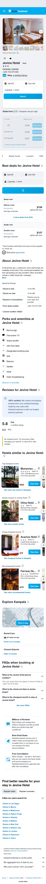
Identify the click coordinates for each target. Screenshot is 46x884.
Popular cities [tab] (9, 791)
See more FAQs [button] (23, 705)
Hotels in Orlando (10, 817)
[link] (17, 489)
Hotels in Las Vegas (11, 803)
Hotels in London (10, 831)
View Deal (34, 483)
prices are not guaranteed (18, 851)
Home (4, 878)
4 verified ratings (20, 75)
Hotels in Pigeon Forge (12, 814)
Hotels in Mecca (9, 807)
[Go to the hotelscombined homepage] (17, 11)
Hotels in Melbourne (11, 810)
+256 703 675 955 (11, 71)
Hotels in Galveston (11, 834)
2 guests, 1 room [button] (12, 89)
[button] (4, 11)
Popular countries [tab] (27, 791)
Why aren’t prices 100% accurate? (18, 866)
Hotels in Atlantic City (12, 827)
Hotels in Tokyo (9, 838)
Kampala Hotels (31, 878)
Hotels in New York (10, 824)
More (4, 277)
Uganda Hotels (14, 878)
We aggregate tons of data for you (18, 862)
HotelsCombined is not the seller (18, 857)
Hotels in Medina (10, 821)
